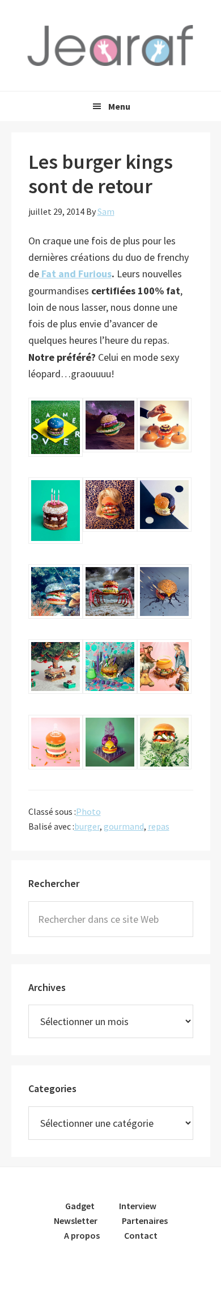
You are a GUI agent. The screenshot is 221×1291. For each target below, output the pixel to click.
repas (158, 826)
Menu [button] (119, 106)
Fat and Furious (75, 273)
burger (87, 826)
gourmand (124, 826)
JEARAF (111, 45)
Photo (88, 811)
